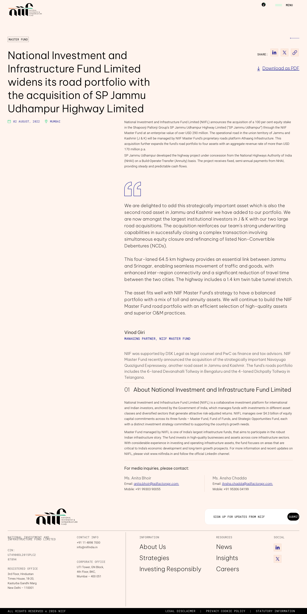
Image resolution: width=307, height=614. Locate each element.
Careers (227, 568)
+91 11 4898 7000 (88, 542)
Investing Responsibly (170, 568)
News (224, 547)
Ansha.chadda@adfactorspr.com (247, 484)
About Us (152, 547)
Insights (227, 557)
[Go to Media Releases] (294, 39)
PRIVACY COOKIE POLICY (225, 611)
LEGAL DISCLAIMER (180, 611)
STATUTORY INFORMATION (275, 611)
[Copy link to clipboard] (295, 52)
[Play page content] (264, 5)
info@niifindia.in (87, 547)
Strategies (154, 557)
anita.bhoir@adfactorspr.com (156, 484)
